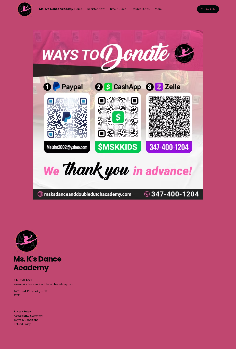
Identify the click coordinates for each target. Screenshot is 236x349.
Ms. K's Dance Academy (37, 263)
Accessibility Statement (28, 315)
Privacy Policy (22, 311)
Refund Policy (22, 324)
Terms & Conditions (26, 319)
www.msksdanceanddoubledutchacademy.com (43, 284)
